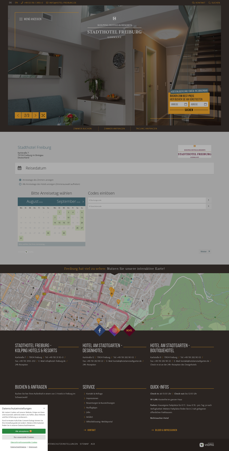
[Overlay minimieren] (44, 408)
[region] (24, 419)
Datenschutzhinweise (18, 447)
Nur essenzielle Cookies (24, 437)
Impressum (33, 447)
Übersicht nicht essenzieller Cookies (24, 442)
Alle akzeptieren (22, 431)
